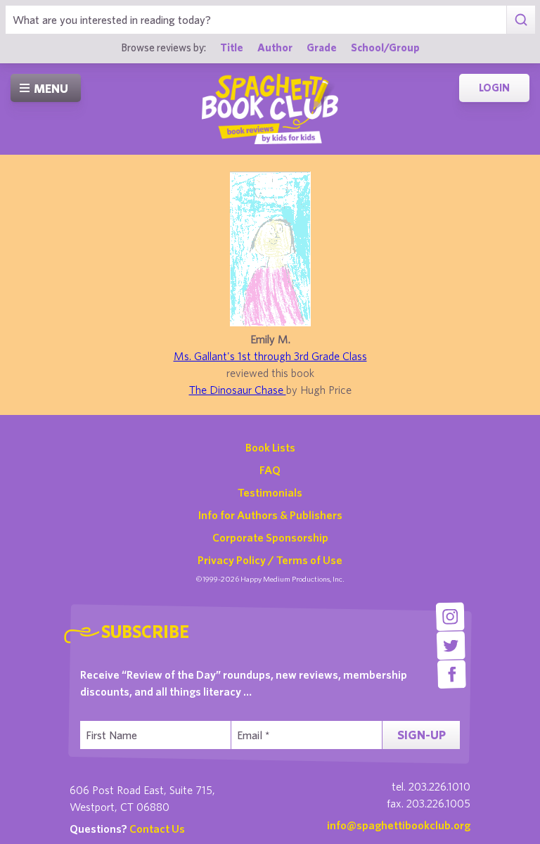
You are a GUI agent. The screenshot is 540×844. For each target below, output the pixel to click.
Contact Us (157, 828)
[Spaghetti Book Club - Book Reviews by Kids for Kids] (270, 109)
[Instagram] (450, 616)
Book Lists (270, 447)
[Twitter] (451, 645)
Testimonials (270, 492)
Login (494, 88)
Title (231, 47)
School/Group (385, 47)
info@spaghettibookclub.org (398, 825)
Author (274, 47)
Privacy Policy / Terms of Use (270, 560)
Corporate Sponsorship (270, 537)
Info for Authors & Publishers (270, 515)
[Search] (520, 20)
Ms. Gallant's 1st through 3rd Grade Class (270, 356)
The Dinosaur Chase (237, 389)
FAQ (270, 469)
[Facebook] (451, 674)
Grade (322, 47)
